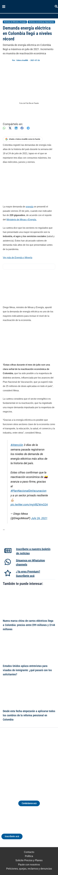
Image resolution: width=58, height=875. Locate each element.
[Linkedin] (21, 760)
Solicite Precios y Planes (29, 860)
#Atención (17, 445)
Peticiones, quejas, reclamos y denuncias (29, 868)
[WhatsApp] (4, 128)
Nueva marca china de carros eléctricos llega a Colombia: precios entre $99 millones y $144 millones (29, 625)
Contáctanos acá (29, 803)
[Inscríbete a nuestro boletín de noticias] (7, 550)
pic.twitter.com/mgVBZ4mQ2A (29, 504)
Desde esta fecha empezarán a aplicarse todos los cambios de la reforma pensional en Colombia (29, 715)
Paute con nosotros (29, 864)
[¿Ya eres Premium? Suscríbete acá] (7, 573)
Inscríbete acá (12, 836)
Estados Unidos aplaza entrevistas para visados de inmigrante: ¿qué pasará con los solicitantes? (27, 670)
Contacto (29, 852)
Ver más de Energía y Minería (17, 257)
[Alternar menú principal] (3, 6)
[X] (10, 128)
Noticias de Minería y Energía (15, 22)
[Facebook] (22, 128)
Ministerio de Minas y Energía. (21, 219)
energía (29, 206)
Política (29, 856)
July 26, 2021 (39, 518)
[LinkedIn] (16, 128)
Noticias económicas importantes (41, 22)
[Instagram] (26, 760)
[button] (56, 7)
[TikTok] (31, 760)
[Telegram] (28, 128)
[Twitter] (16, 760)
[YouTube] (37, 760)
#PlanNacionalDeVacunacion (28, 490)
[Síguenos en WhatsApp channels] (7, 561)
